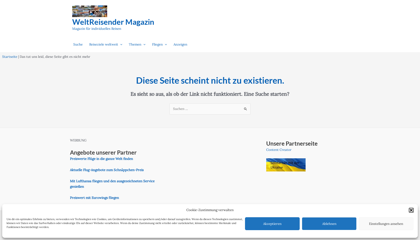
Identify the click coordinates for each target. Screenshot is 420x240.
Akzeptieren (272, 224)
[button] (411, 210)
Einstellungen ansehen (386, 224)
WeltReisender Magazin (113, 21)
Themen (135, 44)
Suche (78, 44)
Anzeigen (180, 44)
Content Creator (279, 150)
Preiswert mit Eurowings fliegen (94, 198)
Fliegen (157, 44)
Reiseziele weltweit (103, 44)
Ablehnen (329, 224)
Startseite (9, 57)
